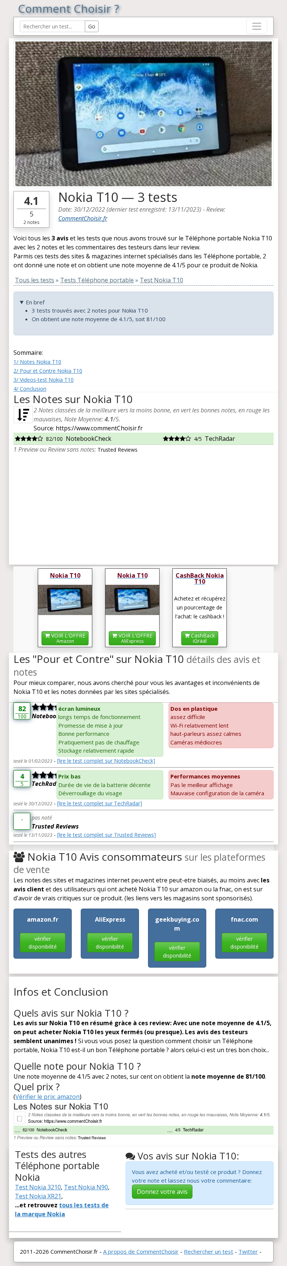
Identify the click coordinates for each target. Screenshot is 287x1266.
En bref (35, 302)
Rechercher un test (208, 1251)
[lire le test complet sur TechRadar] (99, 803)
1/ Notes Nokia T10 (37, 361)
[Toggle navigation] (256, 26)
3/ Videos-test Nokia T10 (43, 379)
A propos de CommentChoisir (141, 1251)
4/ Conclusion (29, 388)
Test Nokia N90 (86, 1187)
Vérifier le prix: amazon (47, 1097)
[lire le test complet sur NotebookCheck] (106, 760)
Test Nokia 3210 (38, 1187)
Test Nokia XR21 (38, 1196)
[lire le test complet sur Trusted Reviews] (106, 834)
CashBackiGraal (202, 638)
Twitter (248, 1251)
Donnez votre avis (162, 1191)
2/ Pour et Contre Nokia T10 (47, 370)
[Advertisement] (143, 506)
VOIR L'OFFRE (67, 638)
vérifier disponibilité (42, 942)
